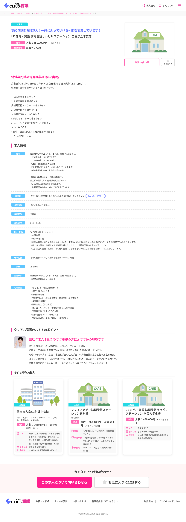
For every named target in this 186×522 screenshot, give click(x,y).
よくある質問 (61, 501)
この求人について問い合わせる (64, 482)
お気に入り (167, 5)
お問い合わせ (142, 62)
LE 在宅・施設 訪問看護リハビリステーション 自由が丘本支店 (68, 13)
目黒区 (28, 13)
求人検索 (150, 5)
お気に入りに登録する (124, 482)
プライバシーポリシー (169, 501)
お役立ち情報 (42, 501)
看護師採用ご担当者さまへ (105, 501)
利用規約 (148, 501)
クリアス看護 (9, 13)
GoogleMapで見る (94, 196)
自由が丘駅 (38, 13)
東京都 (19, 13)
